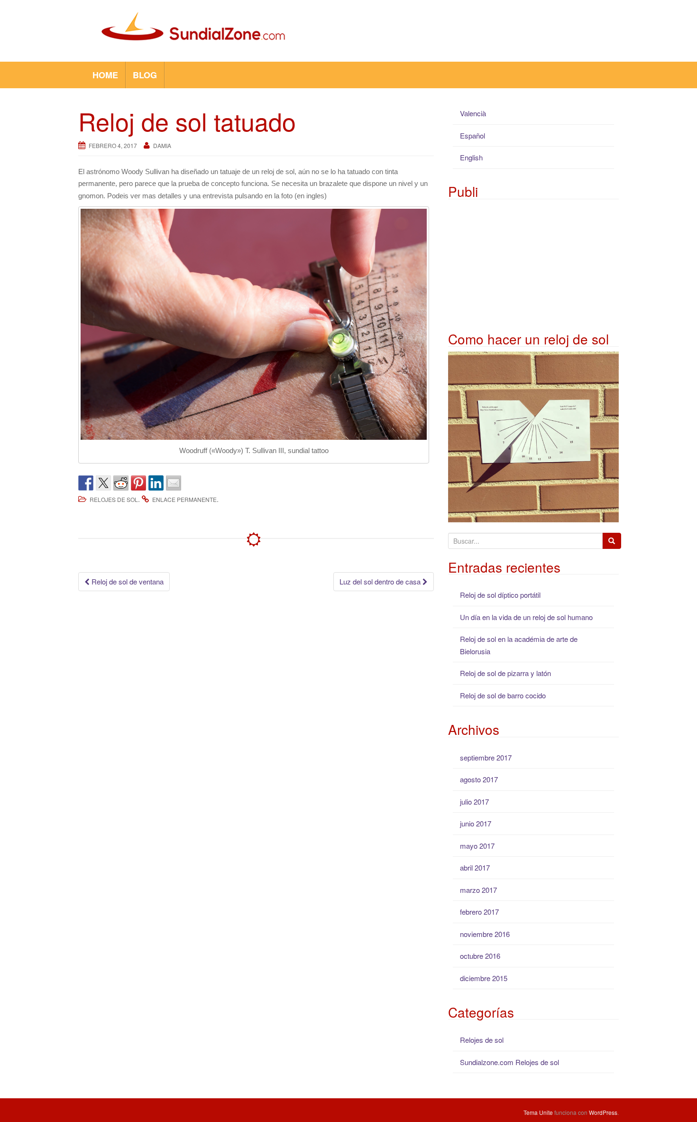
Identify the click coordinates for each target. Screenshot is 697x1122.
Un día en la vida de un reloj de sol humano (526, 617)
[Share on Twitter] (103, 483)
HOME (105, 75)
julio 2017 (474, 802)
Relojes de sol (114, 499)
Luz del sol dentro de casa (380, 581)
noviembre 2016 (485, 934)
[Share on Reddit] (120, 483)
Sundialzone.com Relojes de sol (509, 1062)
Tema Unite (538, 1112)
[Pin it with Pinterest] (138, 483)
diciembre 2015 (483, 978)
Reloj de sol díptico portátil (500, 595)
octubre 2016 (480, 956)
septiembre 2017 (486, 757)
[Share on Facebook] (85, 483)
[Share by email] (173, 483)
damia (162, 145)
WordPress (603, 1112)
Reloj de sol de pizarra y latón (505, 673)
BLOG (145, 75)
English (471, 157)
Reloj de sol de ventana (127, 581)
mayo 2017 (477, 846)
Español (472, 135)
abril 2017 (475, 867)
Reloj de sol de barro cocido (503, 695)
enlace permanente (184, 499)
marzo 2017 (478, 890)
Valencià (473, 113)
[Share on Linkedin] (156, 483)
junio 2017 (475, 823)
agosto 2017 (479, 779)
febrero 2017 (479, 912)
